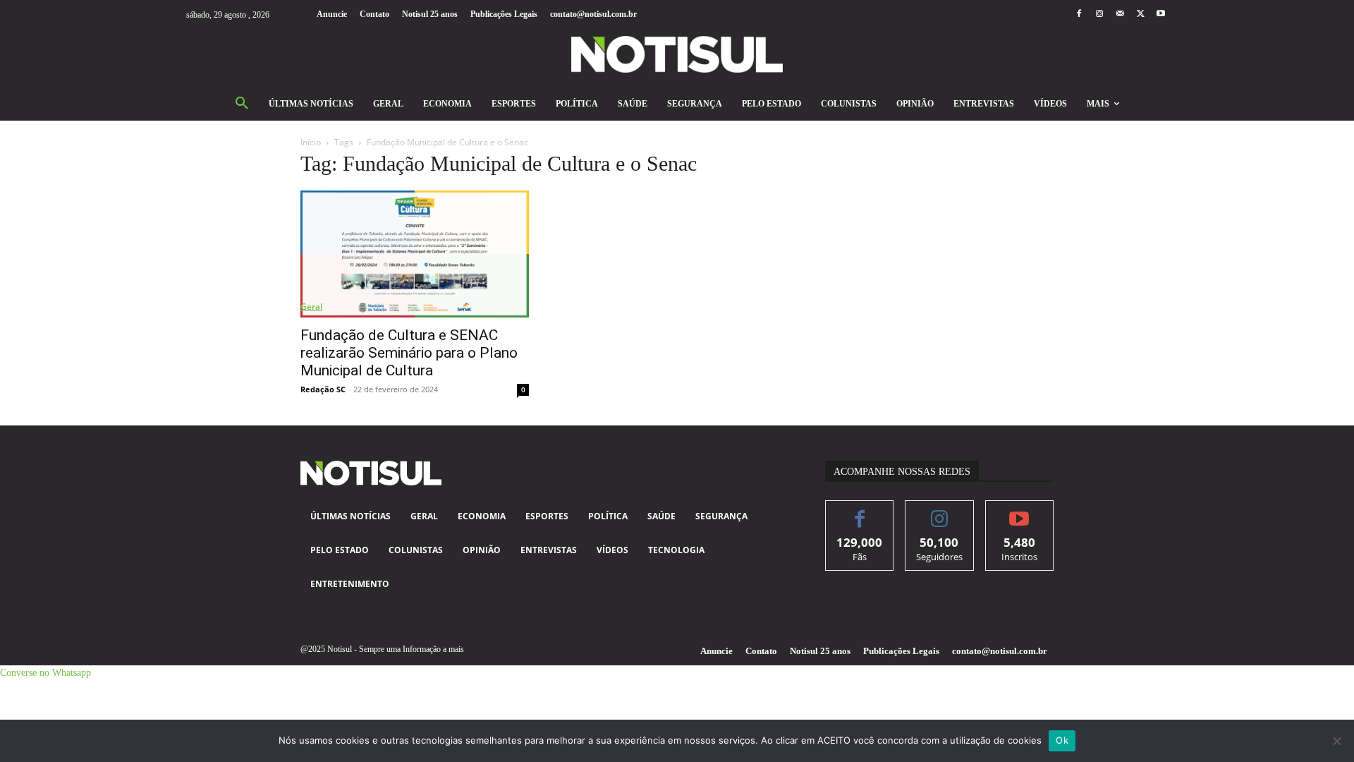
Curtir (860, 511)
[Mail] (1119, 14)
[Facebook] (1078, 14)
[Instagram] (1099, 14)
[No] (1336, 741)
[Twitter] (1140, 14)
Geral (311, 307)
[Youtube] (1161, 14)
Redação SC (323, 389)
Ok (1062, 740)
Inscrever (1019, 511)
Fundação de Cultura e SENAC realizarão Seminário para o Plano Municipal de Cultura (409, 353)
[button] (242, 104)
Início (310, 142)
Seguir (939, 511)
